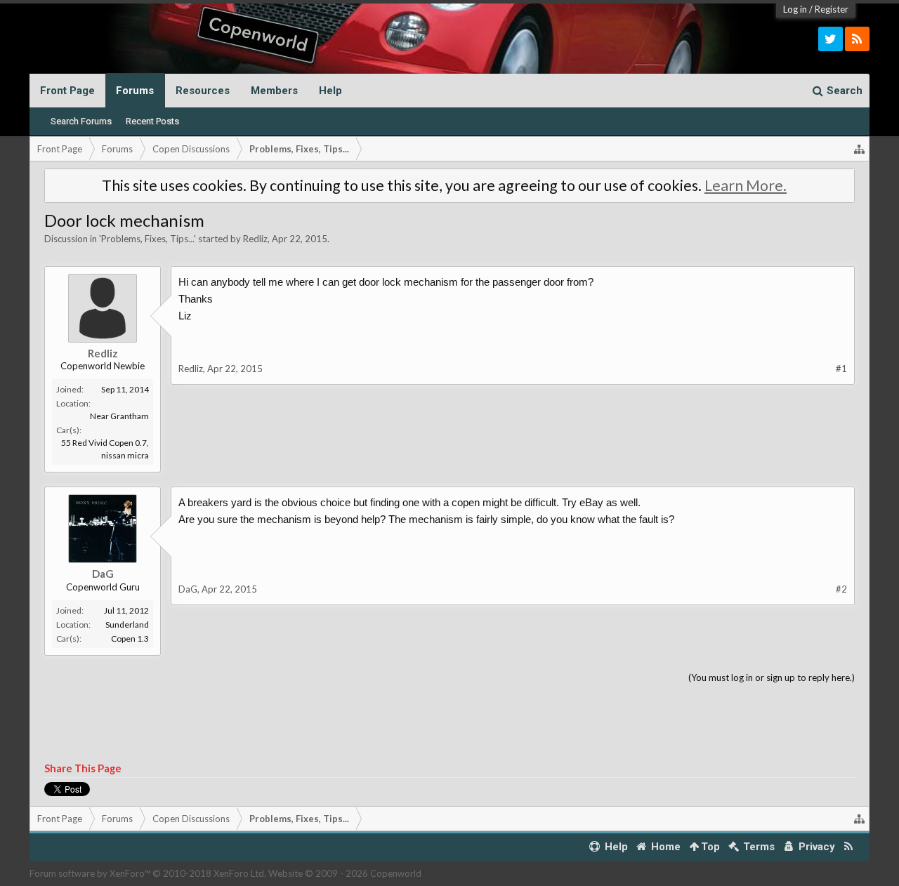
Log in (795, 9)
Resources (203, 90)
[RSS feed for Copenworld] (849, 847)
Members (274, 90)
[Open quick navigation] (859, 149)
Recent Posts (152, 121)
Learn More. (745, 185)
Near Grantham (119, 416)
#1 (841, 368)
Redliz (255, 238)
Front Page (67, 90)
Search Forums (81, 121)
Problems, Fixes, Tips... (147, 238)
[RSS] (857, 39)
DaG (103, 573)
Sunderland (127, 624)
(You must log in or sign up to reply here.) (771, 677)
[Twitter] (830, 39)
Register (831, 9)
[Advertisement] (449, 723)
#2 (841, 589)
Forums (135, 90)
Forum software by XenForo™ (147, 873)
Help (330, 90)
